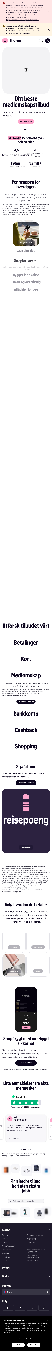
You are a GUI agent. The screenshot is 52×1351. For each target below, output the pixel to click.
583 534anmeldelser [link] (32, 1107)
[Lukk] (47, 1320)
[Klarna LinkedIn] (20, 1308)
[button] (49, 11)
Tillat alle (33, 1345)
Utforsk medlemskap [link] (26, 702)
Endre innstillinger (26, 1338)
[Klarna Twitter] (32, 1308)
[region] (26, 1333)
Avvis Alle (18, 1345)
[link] (14, 941)
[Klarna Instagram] (44, 1308)
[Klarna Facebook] (8, 1308)
